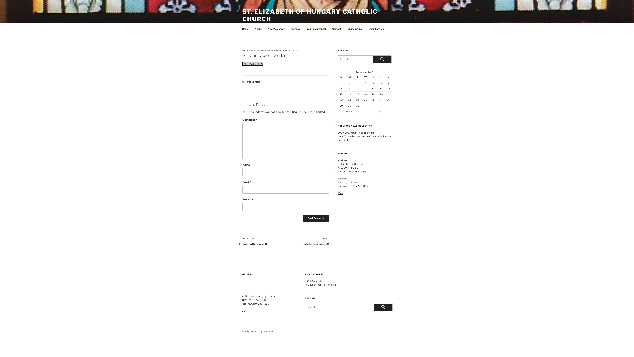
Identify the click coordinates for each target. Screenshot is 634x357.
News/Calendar (276, 28)
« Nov (349, 111)
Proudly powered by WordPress (258, 331)
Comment (249, 119)
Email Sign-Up (376, 28)
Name (247, 164)
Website (247, 199)
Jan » (380, 111)
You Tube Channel (316, 28)
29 (341, 105)
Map (340, 193)
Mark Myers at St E (284, 50)
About (258, 28)
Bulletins (254, 82)
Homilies (295, 28)
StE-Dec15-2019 (253, 64)
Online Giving (354, 28)
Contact (336, 28)
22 (341, 100)
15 (341, 94)
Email (246, 182)
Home (245, 28)
